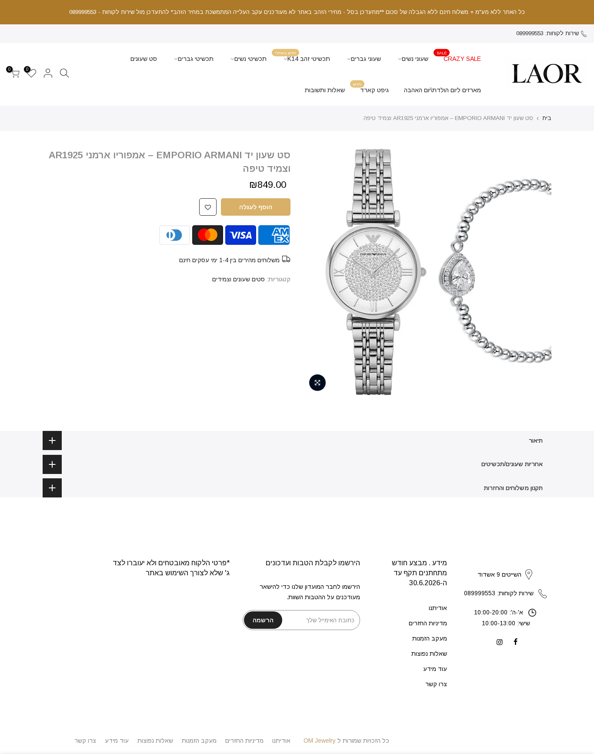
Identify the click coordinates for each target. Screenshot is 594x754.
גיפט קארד (371, 87)
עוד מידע (435, 668)
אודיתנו (438, 607)
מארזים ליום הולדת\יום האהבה (442, 90)
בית (546, 118)
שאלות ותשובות (325, 90)
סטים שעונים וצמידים (238, 279)
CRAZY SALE (459, 56)
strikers (505, 565)
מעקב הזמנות (429, 638)
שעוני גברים (366, 58)
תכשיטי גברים (196, 58)
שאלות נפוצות (429, 653)
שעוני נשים (415, 58)
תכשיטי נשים (250, 58)
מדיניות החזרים (428, 623)
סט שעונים (143, 58)
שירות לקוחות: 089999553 (547, 33)
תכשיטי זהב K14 (302, 56)
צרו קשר (436, 684)
